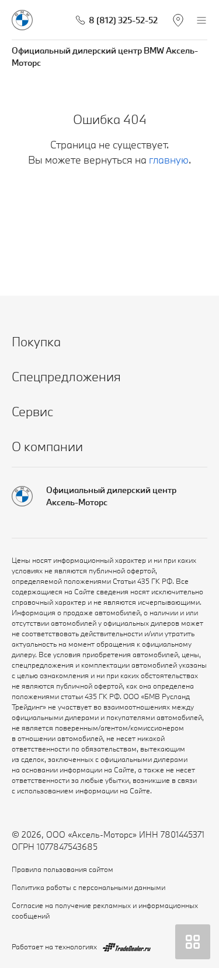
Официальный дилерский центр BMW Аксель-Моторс (105, 56)
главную (169, 159)
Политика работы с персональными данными (88, 887)
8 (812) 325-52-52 (123, 20)
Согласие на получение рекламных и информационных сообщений (105, 910)
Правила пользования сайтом (62, 869)
